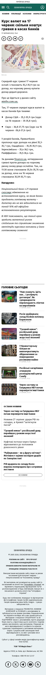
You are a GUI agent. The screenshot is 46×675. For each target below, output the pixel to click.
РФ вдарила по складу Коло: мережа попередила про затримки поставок (23, 467)
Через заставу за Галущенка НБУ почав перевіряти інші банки (31, 387)
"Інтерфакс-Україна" (32, 584)
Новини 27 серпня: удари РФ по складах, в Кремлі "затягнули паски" (21, 422)
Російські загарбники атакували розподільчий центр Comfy (31, 372)
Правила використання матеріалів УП (23, 566)
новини (5, 14)
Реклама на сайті (16, 559)
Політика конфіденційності (23, 563)
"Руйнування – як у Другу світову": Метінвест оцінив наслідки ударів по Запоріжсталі (22, 455)
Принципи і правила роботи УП (23, 569)
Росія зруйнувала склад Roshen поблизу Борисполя (31, 317)
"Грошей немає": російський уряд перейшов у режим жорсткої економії (29, 333)
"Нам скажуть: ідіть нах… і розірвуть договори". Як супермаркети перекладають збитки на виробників (31, 299)
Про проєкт (31, 559)
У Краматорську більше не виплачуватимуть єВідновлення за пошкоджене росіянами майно (29, 353)
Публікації (16, 14)
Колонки (27, 14)
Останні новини (12, 406)
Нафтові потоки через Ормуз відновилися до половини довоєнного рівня (20, 444)
